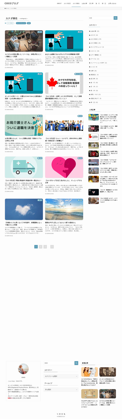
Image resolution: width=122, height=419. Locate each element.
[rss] (64, 414)
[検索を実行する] (115, 18)
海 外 (94, 90)
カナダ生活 (96, 39)
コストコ (95, 51)
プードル (95, 59)
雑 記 (94, 102)
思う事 (94, 78)
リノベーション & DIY (99, 63)
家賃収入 (94, 74)
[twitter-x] (57, 414)
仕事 (29, 23)
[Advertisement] (102, 278)
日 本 (94, 86)
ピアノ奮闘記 (96, 55)
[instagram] (60, 414)
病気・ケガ (95, 94)
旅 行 (94, 82)
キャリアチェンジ (21, 23)
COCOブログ (12, 3)
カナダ (94, 35)
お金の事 (95, 31)
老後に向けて (96, 98)
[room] (62, 414)
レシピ (94, 67)
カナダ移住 (95, 43)
